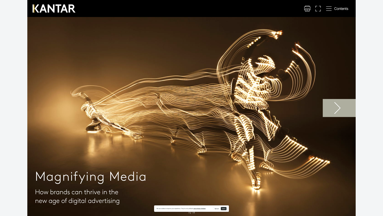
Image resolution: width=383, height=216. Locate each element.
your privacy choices (199, 208)
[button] (307, 9)
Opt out (217, 208)
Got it (223, 208)
